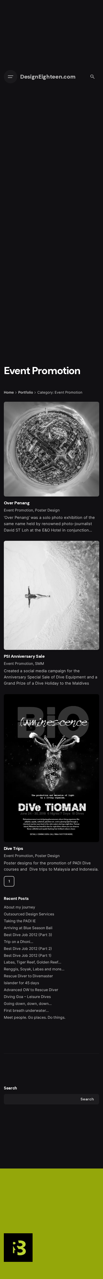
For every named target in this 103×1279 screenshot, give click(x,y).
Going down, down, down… (28, 1003)
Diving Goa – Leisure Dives (27, 996)
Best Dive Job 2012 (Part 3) (28, 935)
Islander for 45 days (21, 983)
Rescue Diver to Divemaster (28, 976)
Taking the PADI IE (20, 921)
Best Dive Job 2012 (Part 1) (28, 955)
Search (10, 1088)
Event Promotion (18, 510)
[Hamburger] (10, 76)
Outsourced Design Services (29, 914)
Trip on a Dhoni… (18, 941)
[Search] (92, 76)
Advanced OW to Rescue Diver (31, 990)
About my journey (19, 907)
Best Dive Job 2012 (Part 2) (28, 948)
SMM (39, 663)
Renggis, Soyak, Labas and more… (34, 969)
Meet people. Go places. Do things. (34, 1017)
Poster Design (47, 510)
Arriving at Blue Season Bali (28, 928)
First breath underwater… (26, 1010)
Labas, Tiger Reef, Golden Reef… (32, 962)
